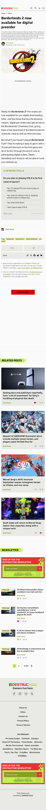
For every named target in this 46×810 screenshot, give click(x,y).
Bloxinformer (35, 752)
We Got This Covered (14, 745)
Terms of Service (18, 574)
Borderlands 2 (20, 239)
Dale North (9, 43)
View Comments (23, 292)
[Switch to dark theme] (39, 8)
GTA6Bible (22, 756)
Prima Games (27, 742)
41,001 (26, 666)
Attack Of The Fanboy (11, 742)
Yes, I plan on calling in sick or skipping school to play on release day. (22, 196)
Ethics (23, 712)
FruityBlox (24, 752)
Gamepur (35, 738)
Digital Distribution (31, 239)
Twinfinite (26, 738)
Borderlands (10, 239)
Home (3, 13)
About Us (23, 708)
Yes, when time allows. (16, 202)
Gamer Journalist (32, 745)
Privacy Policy (28, 574)
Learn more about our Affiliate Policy (30, 268)
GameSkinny (8, 749)
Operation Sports (22, 749)
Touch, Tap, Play (11, 752)
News (10, 13)
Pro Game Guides (13, 738)
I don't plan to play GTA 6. (17, 207)
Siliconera (38, 742)
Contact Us (23, 716)
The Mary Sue (36, 749)
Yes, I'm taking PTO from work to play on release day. (23, 189)
